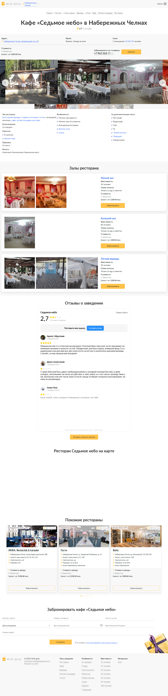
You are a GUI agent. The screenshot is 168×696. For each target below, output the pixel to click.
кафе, (14, 120)
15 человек (105, 666)
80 (129, 41)
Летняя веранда (110, 258)
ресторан (36, 120)
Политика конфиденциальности (37, 661)
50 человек (105, 682)
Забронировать (113, 205)
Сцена (61, 132)
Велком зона (64, 129)
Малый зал (107, 177)
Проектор (86, 674)
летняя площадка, (24, 120)
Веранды (63, 670)
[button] (5, 82)
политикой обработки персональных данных (101, 643)
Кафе (62, 666)
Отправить (60, 642)
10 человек (105, 662)
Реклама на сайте (31, 664)
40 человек (105, 678)
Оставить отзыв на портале (84, 437)
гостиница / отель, (37, 117)
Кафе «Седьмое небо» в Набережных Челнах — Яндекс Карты (84, 430)
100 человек (106, 686)
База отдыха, (8, 117)
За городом (87, 662)
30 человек (105, 674)
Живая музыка (120, 132)
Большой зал (108, 218)
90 (132, 41)
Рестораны (64, 662)
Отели (62, 678)
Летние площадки (67, 674)
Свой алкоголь (88, 670)
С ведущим (86, 689)
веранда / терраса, (21, 117)
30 (126, 41)
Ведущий (118, 136)
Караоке (85, 686)
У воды (85, 666)
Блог (120, 662)
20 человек (105, 670)
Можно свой (9, 138)
